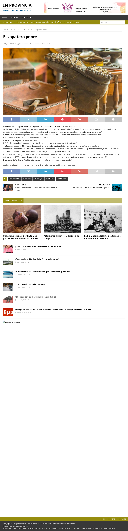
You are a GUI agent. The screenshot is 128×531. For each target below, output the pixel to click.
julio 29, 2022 (11, 44)
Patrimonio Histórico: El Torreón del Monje (62, 237)
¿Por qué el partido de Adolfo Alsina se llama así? (37, 259)
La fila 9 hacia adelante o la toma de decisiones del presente (102, 237)
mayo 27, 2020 (21, 300)
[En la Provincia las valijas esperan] (8, 287)
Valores (49, 179)
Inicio (4, 17)
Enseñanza (14, 179)
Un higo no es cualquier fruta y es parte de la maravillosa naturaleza (20, 237)
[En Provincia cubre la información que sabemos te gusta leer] (8, 274)
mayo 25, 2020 (21, 249)
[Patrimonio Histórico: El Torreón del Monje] (62, 219)
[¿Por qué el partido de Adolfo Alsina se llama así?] (8, 261)
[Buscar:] (112, 22)
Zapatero (62, 179)
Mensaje (38, 179)
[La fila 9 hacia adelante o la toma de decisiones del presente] (103, 219)
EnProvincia (23, 44)
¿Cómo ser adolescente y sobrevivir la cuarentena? (38, 246)
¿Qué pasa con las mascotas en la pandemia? (35, 297)
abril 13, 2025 (21, 275)
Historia (27, 179)
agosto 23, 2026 (22, 312)
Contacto (26, 17)
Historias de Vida (38, 44)
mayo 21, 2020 (21, 262)
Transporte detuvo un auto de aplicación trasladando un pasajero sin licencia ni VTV (53, 309)
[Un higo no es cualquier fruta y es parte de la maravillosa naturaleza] (22, 219)
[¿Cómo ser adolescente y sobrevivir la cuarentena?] (8, 249)
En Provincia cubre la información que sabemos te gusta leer (42, 271)
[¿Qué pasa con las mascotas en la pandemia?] (8, 299)
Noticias (14, 17)
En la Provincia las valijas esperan (30, 284)
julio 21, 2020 (21, 287)
